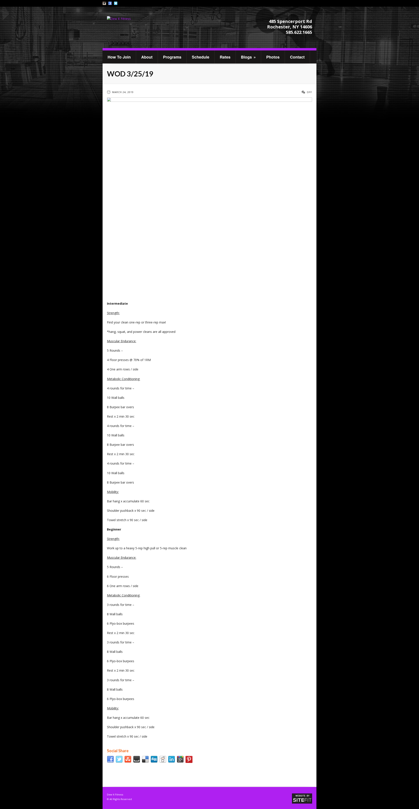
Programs (172, 57)
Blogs (248, 57)
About (147, 57)
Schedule (200, 57)
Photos (273, 57)
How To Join (119, 57)
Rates (225, 57)
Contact (297, 57)
